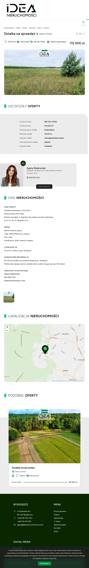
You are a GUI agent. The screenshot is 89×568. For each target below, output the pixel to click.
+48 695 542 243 (24, 518)
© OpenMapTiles (61, 381)
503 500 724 (34, 178)
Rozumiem (44, 563)
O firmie (57, 521)
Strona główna (60, 511)
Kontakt (57, 528)
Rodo (56, 531)
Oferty (56, 515)
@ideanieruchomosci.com (32, 525)
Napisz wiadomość (44, 186)
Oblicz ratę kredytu (58, 42)
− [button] (7, 330)
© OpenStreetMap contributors (75, 381)
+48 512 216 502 (24, 521)
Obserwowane (60, 525)
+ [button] (7, 327)
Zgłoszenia (58, 518)
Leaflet (54, 381)
